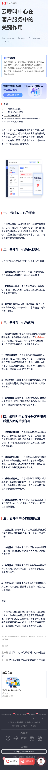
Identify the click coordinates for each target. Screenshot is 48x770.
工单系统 (11, 722)
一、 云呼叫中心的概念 (12, 109)
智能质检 (28, 722)
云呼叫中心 (40, 337)
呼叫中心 (32, 715)
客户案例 (15, 726)
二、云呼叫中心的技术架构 (13, 112)
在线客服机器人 (20, 715)
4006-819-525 (28, 751)
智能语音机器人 (7, 715)
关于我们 (24, 726)
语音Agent (39, 86)
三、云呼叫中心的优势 (12, 115)
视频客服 (20, 722)
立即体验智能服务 (13, 95)
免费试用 (32, 726)
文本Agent (28, 86)
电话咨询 (13, 761)
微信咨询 (29, 761)
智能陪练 (37, 722)
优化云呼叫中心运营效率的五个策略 (23, 659)
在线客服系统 (42, 716)
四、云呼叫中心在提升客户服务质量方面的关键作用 (22, 118)
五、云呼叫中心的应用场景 (13, 122)
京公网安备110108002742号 (24, 765)
